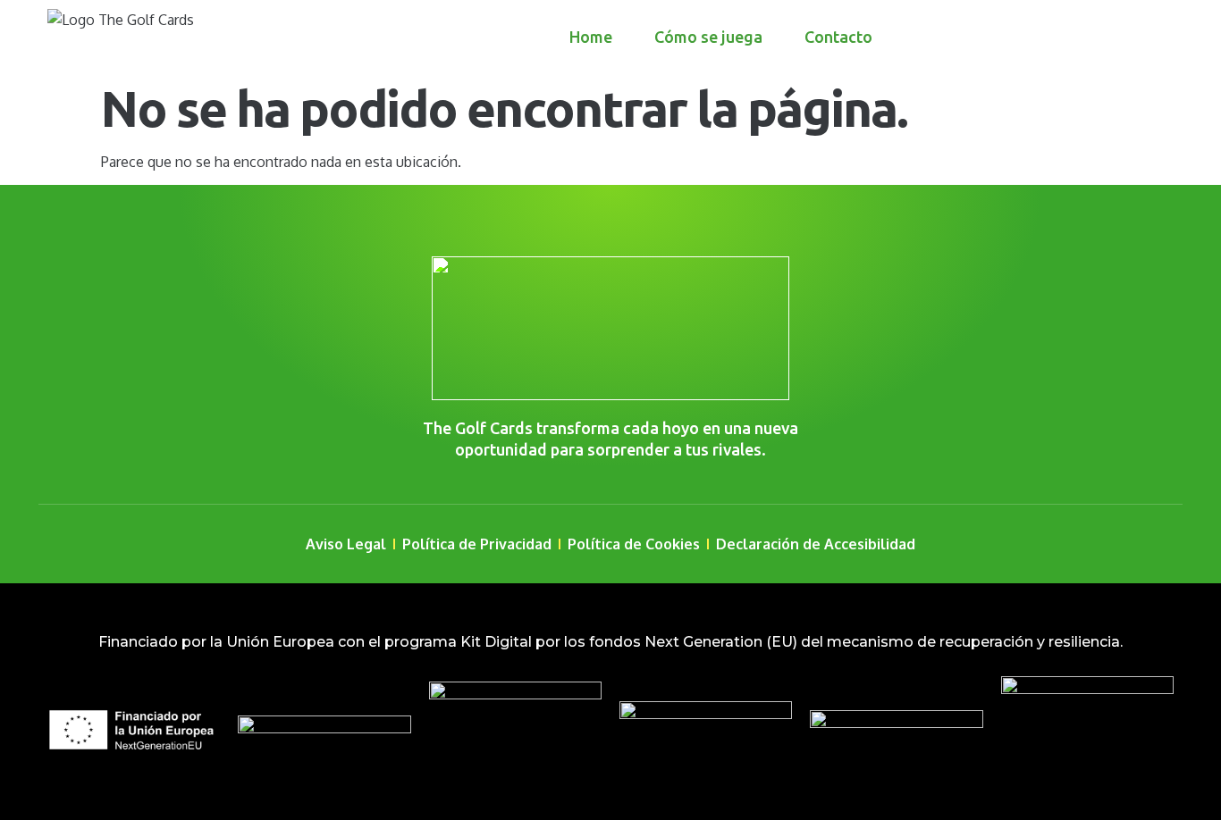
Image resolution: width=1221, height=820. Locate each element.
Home (590, 37)
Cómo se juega (708, 37)
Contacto (838, 37)
